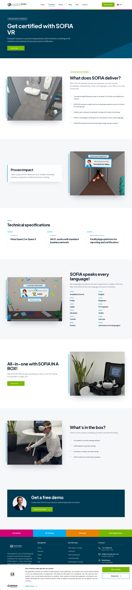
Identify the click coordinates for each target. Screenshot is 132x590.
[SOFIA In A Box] (97, 374)
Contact (85, 5)
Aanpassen (115, 576)
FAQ (77, 5)
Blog (70, 5)
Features (52, 5)
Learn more (14, 48)
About (61, 5)
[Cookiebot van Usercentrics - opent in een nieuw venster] (12, 586)
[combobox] (121, 5)
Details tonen (29, 586)
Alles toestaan (116, 569)
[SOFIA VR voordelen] (97, 173)
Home (43, 5)
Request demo (108, 5)
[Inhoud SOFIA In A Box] (34, 443)
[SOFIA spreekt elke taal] (34, 299)
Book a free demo (40, 509)
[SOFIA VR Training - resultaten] (34, 98)
